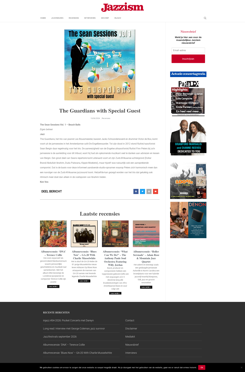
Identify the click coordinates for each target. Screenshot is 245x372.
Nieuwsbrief (132, 344)
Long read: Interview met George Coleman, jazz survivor (74, 328)
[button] (136, 191)
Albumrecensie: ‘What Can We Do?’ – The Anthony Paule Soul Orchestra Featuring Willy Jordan (115, 258)
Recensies (106, 118)
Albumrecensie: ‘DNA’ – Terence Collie (53, 253)
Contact (129, 320)
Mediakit (130, 336)
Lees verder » (53, 286)
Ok (202, 367)
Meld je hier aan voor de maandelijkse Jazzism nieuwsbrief (188, 40)
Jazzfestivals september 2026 (60, 336)
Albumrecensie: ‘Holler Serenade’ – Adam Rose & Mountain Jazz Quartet (146, 256)
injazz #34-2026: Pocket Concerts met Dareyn (68, 320)
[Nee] (241, 367)
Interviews (131, 352)
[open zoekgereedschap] (205, 18)
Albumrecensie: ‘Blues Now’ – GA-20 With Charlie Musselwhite (84, 255)
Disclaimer (131, 328)
